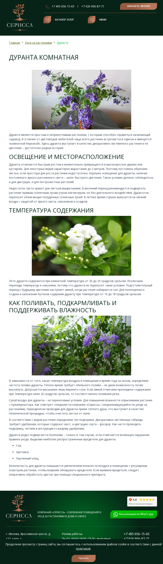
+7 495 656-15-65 (62, 6)
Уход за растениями (38, 43)
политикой (83, 548)
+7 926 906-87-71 (92, 6)
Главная (14, 43)
